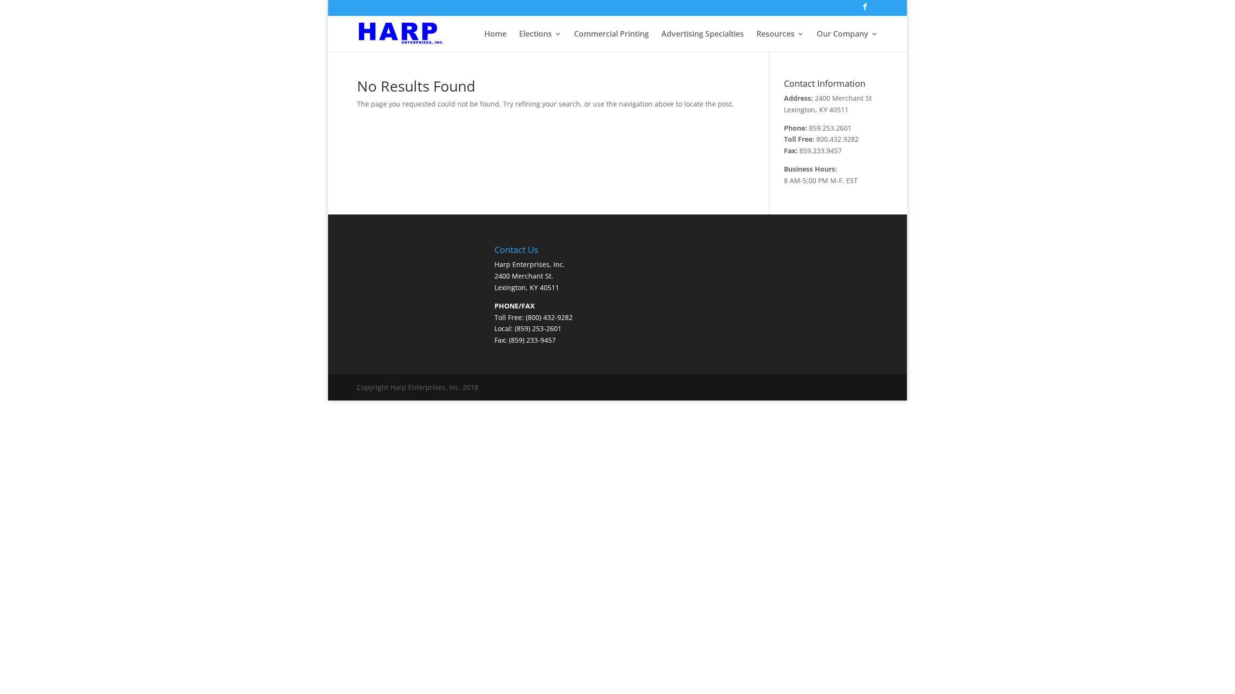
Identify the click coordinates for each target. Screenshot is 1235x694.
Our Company (842, 34)
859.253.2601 (830, 128)
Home (495, 34)
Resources (775, 34)
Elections (535, 34)
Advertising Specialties (702, 34)
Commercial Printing (611, 34)
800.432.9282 (837, 139)
